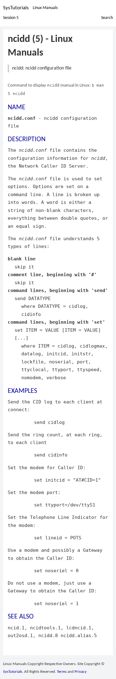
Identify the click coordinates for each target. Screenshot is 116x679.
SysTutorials (16, 8)
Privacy (81, 672)
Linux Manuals (45, 8)
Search (107, 18)
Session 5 (11, 18)
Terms (62, 672)
